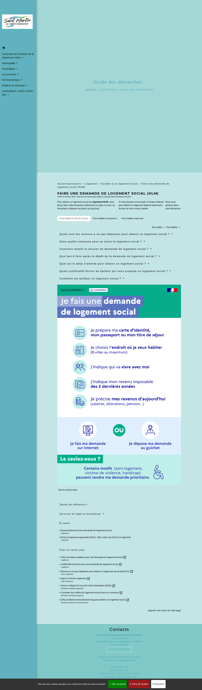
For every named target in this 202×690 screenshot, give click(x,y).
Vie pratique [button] (9, 68)
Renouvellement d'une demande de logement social (86, 530)
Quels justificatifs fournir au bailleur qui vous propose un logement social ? (114, 271)
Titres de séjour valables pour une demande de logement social (93, 557)
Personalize (158, 684)
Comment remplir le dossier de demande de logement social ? (105, 249)
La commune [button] (9, 74)
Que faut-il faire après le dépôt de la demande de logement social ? (109, 256)
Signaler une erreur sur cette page (164, 610)
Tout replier (159, 227)
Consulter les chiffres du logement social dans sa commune (92, 592)
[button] (18, 48)
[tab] (74, 218)
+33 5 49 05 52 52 (119, 645)
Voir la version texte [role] (67, 490)
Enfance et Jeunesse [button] (14, 85)
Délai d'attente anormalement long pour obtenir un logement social (95, 600)
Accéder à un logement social (120, 184)
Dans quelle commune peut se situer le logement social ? (101, 241)
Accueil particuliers (69, 184)
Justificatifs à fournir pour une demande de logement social (91, 564)
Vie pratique (109, 90)
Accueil (91, 90)
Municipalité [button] (9, 63)
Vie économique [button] (11, 80)
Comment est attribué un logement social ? (91, 278)
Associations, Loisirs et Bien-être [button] (18, 93)
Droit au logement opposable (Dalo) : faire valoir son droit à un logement (96, 537)
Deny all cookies (140, 684)
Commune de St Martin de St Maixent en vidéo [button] (18, 56)
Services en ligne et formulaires (81, 514)
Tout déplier (173, 227)
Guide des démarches (137, 90)
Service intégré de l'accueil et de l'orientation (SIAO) (88, 585)
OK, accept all (118, 684)
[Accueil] (18, 22)
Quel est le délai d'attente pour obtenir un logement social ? (103, 263)
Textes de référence (72, 504)
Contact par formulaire (119, 649)
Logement (91, 184)
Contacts (119, 629)
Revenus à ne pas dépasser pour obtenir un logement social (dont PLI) (97, 571)
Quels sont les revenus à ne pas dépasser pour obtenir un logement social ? (115, 234)
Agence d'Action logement (75, 578)
